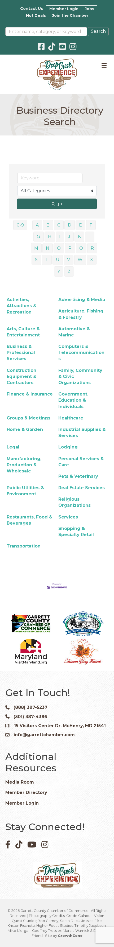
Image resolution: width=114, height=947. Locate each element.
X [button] (91, 259)
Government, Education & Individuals (73, 400)
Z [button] (69, 271)
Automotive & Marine (74, 331)
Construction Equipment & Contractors (21, 376)
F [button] (91, 225)
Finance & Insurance (30, 394)
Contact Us (31, 8)
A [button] (37, 225)
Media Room (19, 782)
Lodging (68, 447)
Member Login (63, 8)
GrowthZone (70, 935)
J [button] (69, 236)
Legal (13, 447)
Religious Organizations (74, 502)
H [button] (49, 236)
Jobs (89, 8)
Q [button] (81, 248)
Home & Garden (25, 429)
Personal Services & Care (81, 461)
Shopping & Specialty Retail (76, 531)
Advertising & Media (81, 299)
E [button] (80, 225)
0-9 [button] (20, 225)
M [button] (36, 248)
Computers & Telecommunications (81, 352)
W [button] (80, 259)
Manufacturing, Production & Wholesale (24, 465)
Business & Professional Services (21, 352)
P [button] (70, 248)
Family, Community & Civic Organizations (80, 376)
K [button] (79, 236)
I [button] (59, 236)
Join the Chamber (70, 15)
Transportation (24, 546)
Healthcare (70, 418)
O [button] (59, 248)
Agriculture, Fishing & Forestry (80, 314)
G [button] (38, 236)
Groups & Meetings (28, 418)
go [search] (59, 203)
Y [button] (58, 271)
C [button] (58, 225)
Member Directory (26, 792)
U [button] (57, 259)
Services (68, 517)
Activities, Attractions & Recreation (21, 305)
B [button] (48, 225)
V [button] (68, 259)
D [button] (69, 225)
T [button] (46, 259)
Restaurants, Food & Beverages (29, 520)
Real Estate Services (81, 487)
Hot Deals (36, 15)
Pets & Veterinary (78, 476)
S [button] (36, 259)
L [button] (90, 236)
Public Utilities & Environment (25, 490)
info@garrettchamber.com (44, 734)
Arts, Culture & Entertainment (23, 331)
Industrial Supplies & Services (82, 432)
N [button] (47, 248)
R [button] (92, 248)
